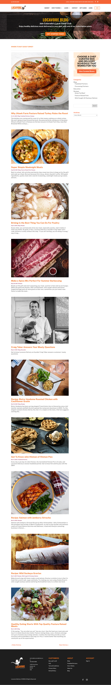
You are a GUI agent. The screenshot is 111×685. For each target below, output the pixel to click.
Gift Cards (83, 8)
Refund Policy (52, 670)
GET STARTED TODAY (55, 34)
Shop (68, 661)
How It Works (70, 666)
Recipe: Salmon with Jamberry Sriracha (31, 517)
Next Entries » (64, 645)
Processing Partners (81, 86)
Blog (19, 116)
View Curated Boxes (87, 71)
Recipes (32, 116)
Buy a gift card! (53, 661)
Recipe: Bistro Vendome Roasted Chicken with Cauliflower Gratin (34, 400)
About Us (69, 668)
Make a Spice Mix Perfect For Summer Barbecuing (36, 281)
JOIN (97, 8)
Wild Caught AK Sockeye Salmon (30, 576)
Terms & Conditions (54, 666)
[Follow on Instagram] (86, 679)
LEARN (66, 8)
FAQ (50, 663)
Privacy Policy (52, 668)
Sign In (88, 661)
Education (23, 349)
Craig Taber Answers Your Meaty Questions (33, 347)
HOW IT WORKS (56, 8)
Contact (75, 8)
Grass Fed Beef (80, 93)
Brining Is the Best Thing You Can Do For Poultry (35, 223)
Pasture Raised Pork (26, 170)
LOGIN (90, 8)
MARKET (47, 8)
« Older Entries (16, 645)
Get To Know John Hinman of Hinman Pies (32, 457)
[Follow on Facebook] (83, 679)
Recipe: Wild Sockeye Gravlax (26, 573)
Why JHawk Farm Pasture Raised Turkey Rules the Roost (39, 113)
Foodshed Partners (25, 116)
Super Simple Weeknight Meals (27, 167)
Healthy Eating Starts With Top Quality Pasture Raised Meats (38, 625)
